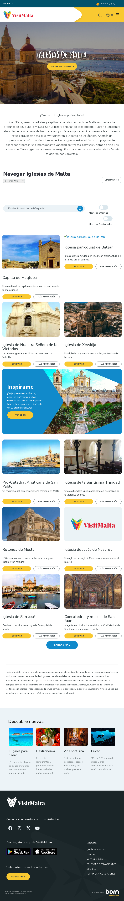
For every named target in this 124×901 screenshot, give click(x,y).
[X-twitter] (28, 828)
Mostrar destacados (101, 224)
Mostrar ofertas (98, 212)
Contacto (92, 854)
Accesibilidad (95, 859)
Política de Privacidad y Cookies (101, 866)
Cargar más (62, 645)
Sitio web (17, 297)
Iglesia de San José (18, 617)
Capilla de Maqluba (19, 278)
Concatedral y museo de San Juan (89, 619)
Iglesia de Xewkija (80, 345)
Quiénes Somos (96, 849)
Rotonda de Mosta (18, 550)
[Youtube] (37, 828)
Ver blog (20, 415)
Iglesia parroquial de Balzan (89, 247)
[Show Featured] (108, 218)
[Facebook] (10, 828)
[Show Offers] (103, 207)
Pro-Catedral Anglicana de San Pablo (30, 484)
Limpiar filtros (111, 179)
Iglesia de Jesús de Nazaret (88, 550)
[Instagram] (19, 828)
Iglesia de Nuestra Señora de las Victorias (30, 347)
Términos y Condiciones (101, 874)
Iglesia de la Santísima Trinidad (92, 482)
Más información (46, 297)
